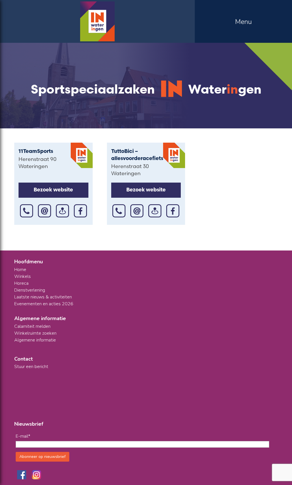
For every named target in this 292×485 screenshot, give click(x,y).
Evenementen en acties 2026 (43, 304)
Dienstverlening (29, 290)
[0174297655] (118, 211)
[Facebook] (80, 211)
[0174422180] (26, 211)
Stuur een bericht (31, 366)
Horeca (21, 283)
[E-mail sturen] (44, 211)
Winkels (22, 276)
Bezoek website (53, 190)
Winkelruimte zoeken (35, 333)
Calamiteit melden (32, 326)
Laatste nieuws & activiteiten (43, 297)
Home (20, 269)
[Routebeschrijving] (62, 211)
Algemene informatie (35, 340)
